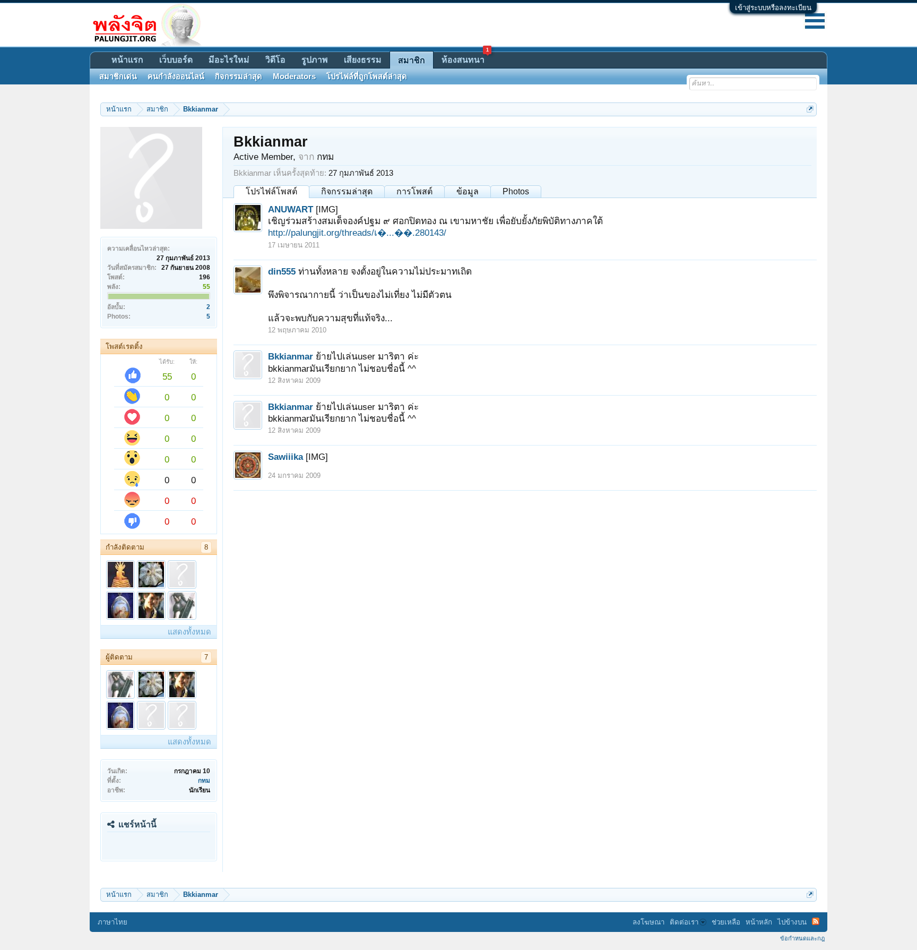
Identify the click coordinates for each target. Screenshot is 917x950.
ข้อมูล (467, 191)
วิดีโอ (275, 59)
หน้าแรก (127, 59)
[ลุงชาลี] (120, 605)
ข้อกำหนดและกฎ (802, 938)
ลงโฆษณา (648, 922)
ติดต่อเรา (684, 922)
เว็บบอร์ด (176, 59)
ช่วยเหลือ (726, 922)
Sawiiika (285, 456)
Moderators (294, 76)
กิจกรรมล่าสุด (347, 191)
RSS (815, 921)
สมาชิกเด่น (118, 76)
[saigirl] (151, 715)
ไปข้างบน (792, 922)
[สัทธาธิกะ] (120, 574)
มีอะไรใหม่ (229, 59)
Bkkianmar (290, 356)
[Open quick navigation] (810, 109)
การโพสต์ (414, 191)
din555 (282, 271)
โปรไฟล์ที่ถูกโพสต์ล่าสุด (366, 76)
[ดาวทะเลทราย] (151, 574)
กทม (204, 780)
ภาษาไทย (112, 922)
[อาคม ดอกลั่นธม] (182, 605)
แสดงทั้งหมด (189, 632)
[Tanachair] (151, 605)
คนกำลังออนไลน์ (176, 76)
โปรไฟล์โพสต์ (271, 191)
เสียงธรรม (363, 59)
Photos (516, 191)
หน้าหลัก (759, 922)
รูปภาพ (314, 59)
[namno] (182, 574)
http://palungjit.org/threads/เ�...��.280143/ (357, 232)
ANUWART (290, 209)
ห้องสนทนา (465, 58)
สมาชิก (411, 60)
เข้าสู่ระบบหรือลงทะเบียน (773, 8)
